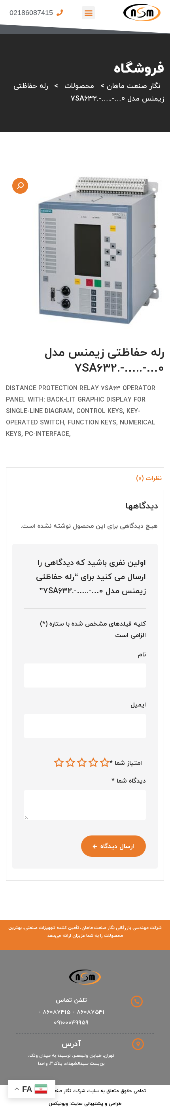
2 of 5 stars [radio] (93, 762)
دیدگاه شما (128, 781)
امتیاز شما (126, 763)
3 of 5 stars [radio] (82, 762)
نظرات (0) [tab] (149, 478)
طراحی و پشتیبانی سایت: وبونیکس (85, 1103)
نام (142, 654)
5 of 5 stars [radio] (59, 762)
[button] (88, 12)
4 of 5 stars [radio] (70, 762)
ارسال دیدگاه (117, 846)
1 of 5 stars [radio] (105, 762)
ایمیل (138, 705)
